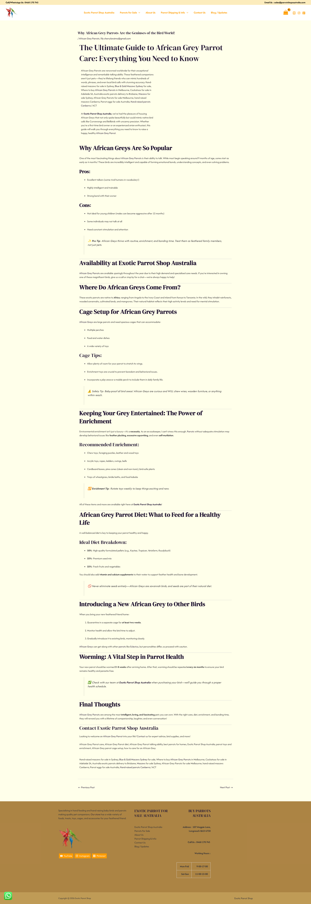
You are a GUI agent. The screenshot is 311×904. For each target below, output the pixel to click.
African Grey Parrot (106, 133)
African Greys (86, 322)
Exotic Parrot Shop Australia (99, 12)
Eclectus (134, 646)
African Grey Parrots (89, 38)
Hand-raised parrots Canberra (135, 767)
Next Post (226, 787)
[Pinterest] (303, 13)
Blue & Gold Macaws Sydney (129, 86)
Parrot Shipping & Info (173, 12)
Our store (95, 814)
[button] (138, 12)
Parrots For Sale (128, 12)
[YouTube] (294, 13)
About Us (150, 12)
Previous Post (86, 787)
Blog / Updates (219, 12)
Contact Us (199, 12)
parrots (122, 646)
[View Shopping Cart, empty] (285, 13)
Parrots (190, 431)
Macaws (142, 94)
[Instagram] (299, 13)
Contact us (142, 736)
